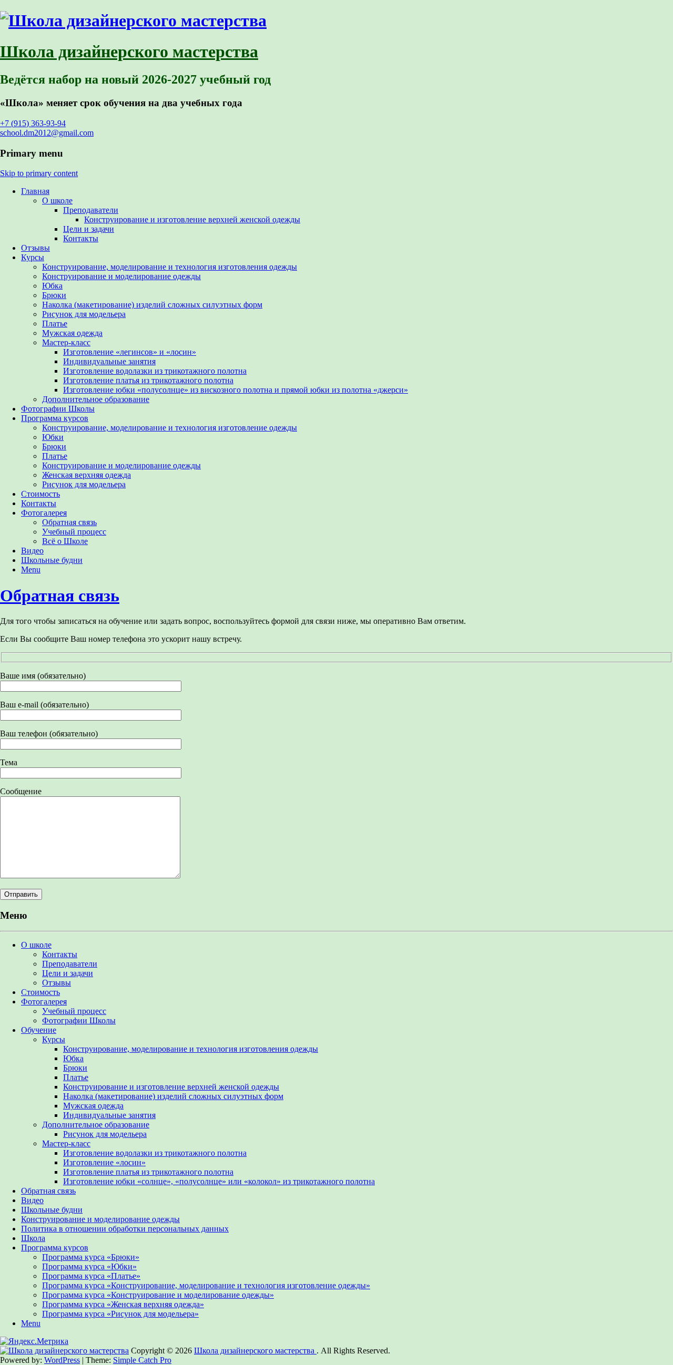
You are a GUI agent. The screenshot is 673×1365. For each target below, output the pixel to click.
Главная (35, 191)
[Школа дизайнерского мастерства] (133, 20)
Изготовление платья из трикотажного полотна (148, 380)
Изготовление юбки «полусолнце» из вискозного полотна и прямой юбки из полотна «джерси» (235, 389)
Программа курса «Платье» (91, 1275)
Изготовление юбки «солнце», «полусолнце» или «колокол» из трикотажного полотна (219, 1181)
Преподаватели (90, 210)
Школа (33, 1238)
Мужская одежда (72, 333)
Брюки (54, 295)
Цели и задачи (88, 228)
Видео (32, 550)
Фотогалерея (44, 512)
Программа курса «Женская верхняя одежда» (123, 1304)
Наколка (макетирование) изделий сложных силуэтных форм (152, 304)
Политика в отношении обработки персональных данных (125, 1228)
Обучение (38, 1029)
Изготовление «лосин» (104, 1162)
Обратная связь (69, 522)
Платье (54, 323)
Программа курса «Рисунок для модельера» (120, 1313)
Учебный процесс (74, 531)
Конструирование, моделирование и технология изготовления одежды (169, 266)
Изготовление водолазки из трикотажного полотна (155, 370)
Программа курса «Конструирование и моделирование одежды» (158, 1294)
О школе (57, 200)
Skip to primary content (39, 173)
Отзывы (35, 247)
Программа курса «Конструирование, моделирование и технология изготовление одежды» (206, 1285)
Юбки (53, 437)
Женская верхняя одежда (86, 474)
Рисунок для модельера (84, 314)
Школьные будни (52, 560)
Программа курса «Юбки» (89, 1266)
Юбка (52, 285)
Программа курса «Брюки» (90, 1257)
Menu (30, 569)
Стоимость (40, 493)
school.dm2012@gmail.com (47, 132)
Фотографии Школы (58, 408)
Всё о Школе (65, 541)
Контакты (80, 238)
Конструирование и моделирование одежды (121, 276)
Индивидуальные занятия (109, 361)
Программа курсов (54, 418)
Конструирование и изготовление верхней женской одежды (192, 219)
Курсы (32, 257)
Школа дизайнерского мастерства (129, 51)
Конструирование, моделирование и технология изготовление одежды (169, 427)
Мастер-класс (66, 342)
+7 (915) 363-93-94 (33, 123)
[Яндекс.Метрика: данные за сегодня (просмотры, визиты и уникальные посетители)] (34, 1341)
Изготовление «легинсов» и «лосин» (129, 351)
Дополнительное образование (95, 399)
